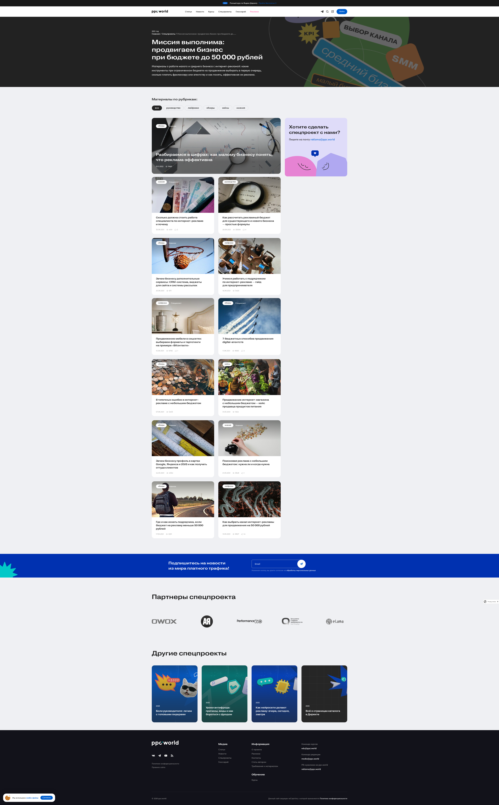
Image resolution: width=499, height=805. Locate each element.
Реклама (254, 11)
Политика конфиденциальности (165, 763)
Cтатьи (221, 749)
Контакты (256, 757)
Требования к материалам (265, 766)
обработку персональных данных (301, 570)
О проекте (257, 749)
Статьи (188, 11)
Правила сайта (158, 767)
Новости (200, 11)
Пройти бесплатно (267, 3)
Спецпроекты (225, 11)
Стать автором (259, 762)
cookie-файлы (32, 797)
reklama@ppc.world (322, 139)
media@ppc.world (310, 758)
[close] (497, 601)
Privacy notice (492, 601)
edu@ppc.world (309, 748)
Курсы (211, 11)
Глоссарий (241, 11)
